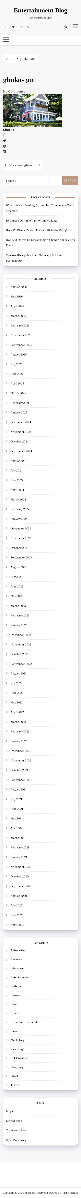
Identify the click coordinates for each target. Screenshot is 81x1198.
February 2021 (20, 847)
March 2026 (18, 316)
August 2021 (18, 789)
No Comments (14, 91)
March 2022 (18, 722)
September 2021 (21, 780)
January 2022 (19, 741)
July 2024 (16, 470)
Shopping (17, 1067)
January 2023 (19, 625)
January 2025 (19, 412)
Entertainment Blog (40, 10)
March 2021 (18, 838)
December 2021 (21, 751)
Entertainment (20, 977)
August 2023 (19, 567)
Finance (16, 995)
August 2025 (19, 354)
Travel (15, 1085)
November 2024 (21, 432)
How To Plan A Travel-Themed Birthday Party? (37, 230)
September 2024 (21, 451)
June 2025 (17, 374)
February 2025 (20, 403)
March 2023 (18, 606)
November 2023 (21, 538)
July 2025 (16, 364)
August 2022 (19, 673)
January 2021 (19, 857)
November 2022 (21, 644)
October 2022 (19, 654)
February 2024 (20, 509)
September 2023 (21, 557)
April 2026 (17, 306)
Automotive (18, 950)
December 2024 (21, 422)
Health (15, 1013)
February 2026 (20, 325)
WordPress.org (16, 1140)
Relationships (20, 1058)
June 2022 (17, 693)
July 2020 (17, 905)
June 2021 (17, 809)
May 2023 (17, 596)
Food (14, 1004)
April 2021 (17, 828)
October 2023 (19, 548)
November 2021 (21, 760)
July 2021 (16, 799)
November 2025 (21, 335)
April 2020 (17, 925)
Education (17, 968)
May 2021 (16, 818)
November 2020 (21, 867)
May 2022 (17, 702)
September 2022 (21, 664)
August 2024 (19, 461)
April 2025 (17, 383)
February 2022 (20, 731)
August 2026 (19, 287)
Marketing (17, 1040)
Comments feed (16, 1130)
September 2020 (21, 886)
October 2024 (20, 441)
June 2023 (17, 586)
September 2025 (21, 345)
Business (16, 959)
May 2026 (17, 296)
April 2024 (17, 490)
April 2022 (17, 712)
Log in (10, 1111)
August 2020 (19, 896)
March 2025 (18, 393)
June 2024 (17, 480)
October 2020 (20, 876)
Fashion (16, 986)
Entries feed (14, 1120)
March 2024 (18, 499)
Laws (14, 1031)
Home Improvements (25, 1022)
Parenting (17, 1049)
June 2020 (17, 915)
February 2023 (20, 615)
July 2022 (16, 683)
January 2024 (19, 519)
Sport (14, 1076)
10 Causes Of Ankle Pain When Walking (31, 220)
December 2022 (21, 635)
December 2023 (21, 528)
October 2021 (19, 770)
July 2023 (16, 577)
